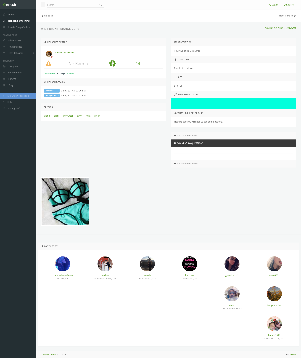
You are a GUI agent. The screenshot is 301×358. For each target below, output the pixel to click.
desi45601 (274, 275)
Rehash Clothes (49, 354)
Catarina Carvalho (65, 52)
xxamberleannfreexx (62, 275)
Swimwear (291, 28)
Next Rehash (286, 15)
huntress (189, 275)
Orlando (292, 354)
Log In (274, 4)
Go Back (48, 15)
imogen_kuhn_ (274, 305)
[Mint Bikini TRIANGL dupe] (65, 201)
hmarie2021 (274, 335)
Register (289, 4)
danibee (105, 275)
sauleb (147, 275)
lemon (232, 305)
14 (138, 64)
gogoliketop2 (232, 275)
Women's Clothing (274, 28)
